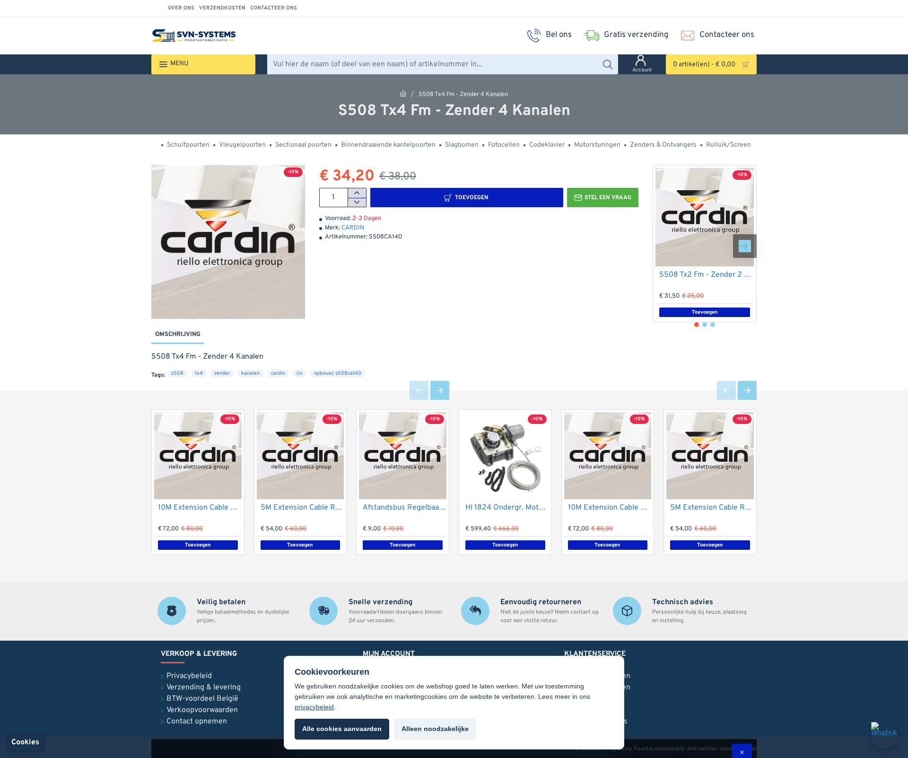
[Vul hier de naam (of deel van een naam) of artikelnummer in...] (607, 64)
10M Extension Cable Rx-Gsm (200, 507)
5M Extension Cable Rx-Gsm (302, 507)
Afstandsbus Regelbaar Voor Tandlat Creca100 (404, 507)
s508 (177, 373)
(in (300, 373)
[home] (403, 93)
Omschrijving (178, 334)
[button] (466, 197)
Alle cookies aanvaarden (342, 728)
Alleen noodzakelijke (435, 728)
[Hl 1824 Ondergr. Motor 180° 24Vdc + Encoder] (505, 456)
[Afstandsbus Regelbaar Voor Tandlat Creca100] (402, 456)
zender (222, 373)
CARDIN (352, 228)
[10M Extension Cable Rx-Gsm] (198, 456)
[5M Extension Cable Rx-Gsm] (300, 456)
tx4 (199, 373)
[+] (357, 193)
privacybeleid (314, 707)
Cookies (25, 742)
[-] (357, 202)
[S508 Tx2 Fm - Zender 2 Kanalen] (704, 217)
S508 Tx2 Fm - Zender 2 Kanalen (706, 275)
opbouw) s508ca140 (337, 373)
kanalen (250, 373)
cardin (278, 373)
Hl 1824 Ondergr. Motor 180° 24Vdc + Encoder (507, 507)
